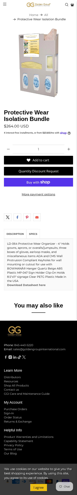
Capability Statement (18, 441)
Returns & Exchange (18, 421)
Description (15, 233)
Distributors (12, 377)
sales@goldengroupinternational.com (39, 349)
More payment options (38, 194)
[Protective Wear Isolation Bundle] (38, 62)
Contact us (11, 389)
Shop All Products (16, 385)
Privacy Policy (13, 445)
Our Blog (10, 453)
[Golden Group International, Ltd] (38, 5)
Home (33, 14)
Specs (33, 233)
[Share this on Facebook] (17, 217)
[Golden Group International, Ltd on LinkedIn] (15, 358)
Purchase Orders (15, 409)
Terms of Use (13, 449)
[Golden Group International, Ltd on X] (24, 358)
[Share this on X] (7, 217)
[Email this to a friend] (37, 217)
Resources (11, 381)
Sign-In (9, 413)
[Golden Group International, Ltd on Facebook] (6, 358)
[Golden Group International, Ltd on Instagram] (10, 358)
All (46, 14)
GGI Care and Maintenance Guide (27, 394)
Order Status (13, 417)
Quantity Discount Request (39, 171)
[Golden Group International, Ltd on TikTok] (19, 358)
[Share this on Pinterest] (27, 217)
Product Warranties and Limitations (29, 437)
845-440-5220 (23, 345)
